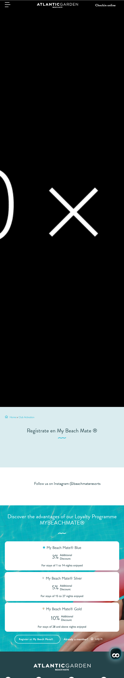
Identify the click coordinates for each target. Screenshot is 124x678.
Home (13, 417)
